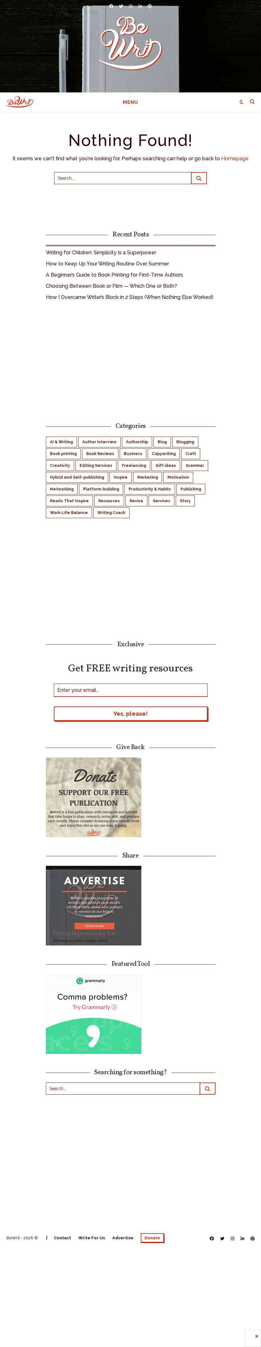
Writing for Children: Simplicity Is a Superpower (101, 253)
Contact (62, 1237)
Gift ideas (166, 465)
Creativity (60, 465)
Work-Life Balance (69, 513)
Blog (162, 442)
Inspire (121, 477)
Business (133, 454)
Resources (109, 501)
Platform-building (101, 489)
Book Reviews (100, 454)
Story (185, 501)
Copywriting (164, 454)
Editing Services (96, 465)
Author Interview (99, 442)
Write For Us (91, 1237)
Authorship (137, 442)
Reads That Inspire (69, 501)
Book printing (63, 454)
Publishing (190, 489)
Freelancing (134, 465)
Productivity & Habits (150, 489)
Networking (62, 489)
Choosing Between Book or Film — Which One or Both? (111, 286)
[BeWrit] (130, 43)
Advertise (122, 1237)
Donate (152, 1237)
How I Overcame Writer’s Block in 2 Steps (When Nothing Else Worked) (129, 297)
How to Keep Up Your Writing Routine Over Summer (107, 264)
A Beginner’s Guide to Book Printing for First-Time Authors (114, 275)
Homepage (235, 159)
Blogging (185, 442)
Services (161, 501)
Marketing (147, 477)
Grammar (195, 465)
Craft (190, 454)
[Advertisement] (130, 360)
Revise (136, 501)
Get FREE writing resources (130, 668)
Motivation (178, 477)
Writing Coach (111, 513)
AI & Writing (61, 442)
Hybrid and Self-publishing (77, 477)
